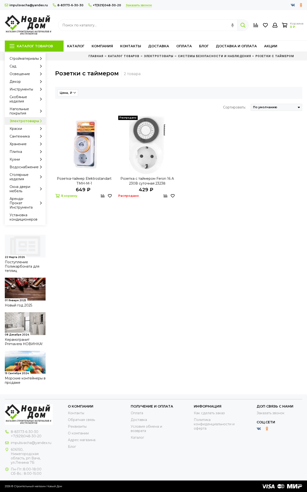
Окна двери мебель (20, 189)
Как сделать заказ (209, 413)
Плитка (16, 152)
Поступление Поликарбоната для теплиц (22, 266)
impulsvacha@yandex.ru (28, 5)
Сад (13, 66)
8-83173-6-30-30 (70, 5)
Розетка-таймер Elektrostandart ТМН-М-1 (84, 181)
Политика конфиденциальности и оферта (214, 424)
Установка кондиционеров (23, 217)
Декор (15, 81)
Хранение (18, 144)
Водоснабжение (24, 167)
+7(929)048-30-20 (107, 5)
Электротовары (24, 121)
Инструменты (21, 89)
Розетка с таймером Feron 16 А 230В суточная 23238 (147, 181)
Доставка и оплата (236, 46)
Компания (102, 46)
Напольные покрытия (19, 111)
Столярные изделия (19, 177)
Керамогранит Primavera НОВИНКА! (23, 341)
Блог (204, 46)
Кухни (15, 159)
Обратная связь (81, 420)
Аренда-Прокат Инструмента (21, 203)
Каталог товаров (35, 46)
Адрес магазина (81, 440)
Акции (270, 46)
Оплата (184, 46)
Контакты (130, 46)
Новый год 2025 (18, 305)
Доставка (158, 46)
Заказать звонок (270, 413)
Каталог (75, 46)
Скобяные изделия (18, 99)
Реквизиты (77, 426)
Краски (16, 128)
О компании (78, 433)
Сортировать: (234, 107)
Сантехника (20, 136)
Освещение (20, 74)
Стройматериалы (24, 58)
